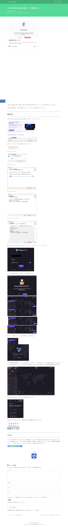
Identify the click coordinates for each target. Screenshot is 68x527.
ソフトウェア (16, 12)
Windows (27, 12)
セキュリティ (10, 12)
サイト (8, 492)
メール (9, 487)
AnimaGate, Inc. (41, 524)
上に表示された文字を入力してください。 (16, 502)
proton (21, 12)
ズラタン (34, 459)
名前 (8, 482)
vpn (24, 12)
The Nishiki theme (27, 524)
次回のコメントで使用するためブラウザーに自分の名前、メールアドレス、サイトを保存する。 (28, 497)
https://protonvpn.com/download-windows (17, 118)
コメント (9, 469)
